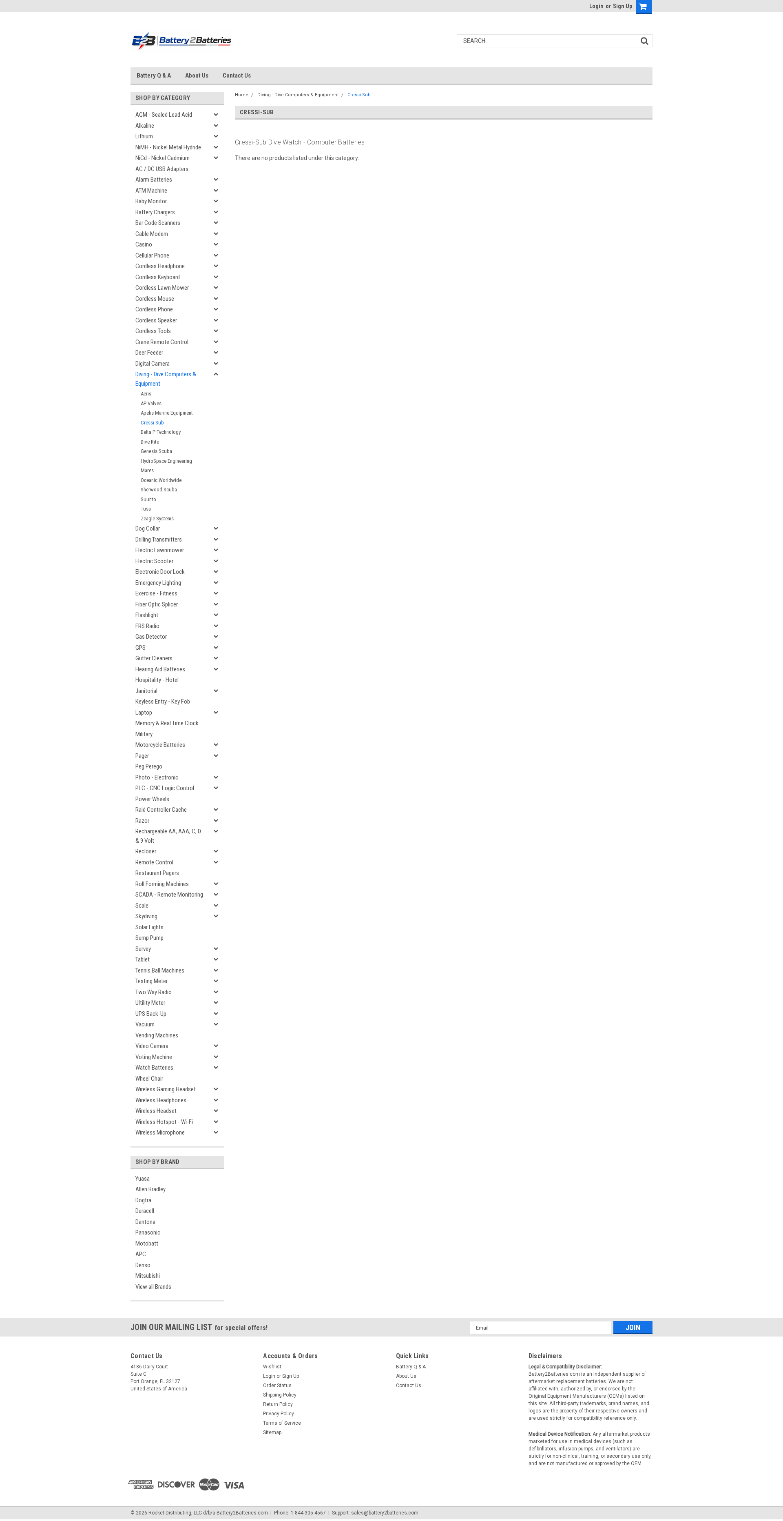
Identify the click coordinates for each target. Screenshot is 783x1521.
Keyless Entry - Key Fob (162, 701)
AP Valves (151, 403)
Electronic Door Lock (160, 571)
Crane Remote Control (161, 342)
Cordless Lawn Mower (162, 287)
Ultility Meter (150, 1002)
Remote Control (154, 862)
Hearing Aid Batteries (160, 669)
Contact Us (237, 75)
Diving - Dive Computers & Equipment (165, 379)
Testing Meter (151, 981)
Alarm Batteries (153, 179)
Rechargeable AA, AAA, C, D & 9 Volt (168, 836)
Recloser (145, 851)
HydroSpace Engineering (166, 461)
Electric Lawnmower (159, 550)
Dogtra (143, 1200)
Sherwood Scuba (159, 489)
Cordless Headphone (160, 266)
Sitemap (272, 1432)
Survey (143, 949)
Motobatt (146, 1243)
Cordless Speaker (156, 320)
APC (140, 1254)
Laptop (143, 712)
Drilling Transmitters (158, 539)
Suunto (148, 499)
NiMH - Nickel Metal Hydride (168, 147)
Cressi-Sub (152, 423)
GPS (140, 647)
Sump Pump (149, 937)
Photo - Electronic (156, 777)
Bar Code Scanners (157, 222)
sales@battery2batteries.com (384, 1513)
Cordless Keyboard (157, 277)
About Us (196, 75)
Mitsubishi (147, 1275)
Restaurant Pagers (157, 873)
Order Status (277, 1385)
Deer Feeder (149, 352)
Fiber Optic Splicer (156, 604)
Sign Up (622, 6)
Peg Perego (148, 766)
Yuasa (142, 1178)
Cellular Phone (152, 255)
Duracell (144, 1211)
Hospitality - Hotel (157, 680)
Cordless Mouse (154, 298)
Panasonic (147, 1232)
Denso (142, 1265)
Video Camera (151, 1046)
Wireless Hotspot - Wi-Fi (164, 1122)
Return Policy (278, 1404)
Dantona (145, 1222)
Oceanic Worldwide (161, 480)
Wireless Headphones (160, 1100)
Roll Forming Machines (162, 884)
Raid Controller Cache (161, 809)
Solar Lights (149, 927)
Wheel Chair (149, 1078)
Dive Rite (150, 442)
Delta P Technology (161, 432)
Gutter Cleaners (154, 658)
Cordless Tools (153, 331)
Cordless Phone (154, 309)
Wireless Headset (156, 1111)
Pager (142, 755)
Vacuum (145, 1024)
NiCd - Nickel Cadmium (162, 158)
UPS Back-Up (150, 1013)
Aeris (146, 394)
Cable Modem (151, 234)
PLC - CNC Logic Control (164, 788)
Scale (141, 905)
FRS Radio (147, 626)
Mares (147, 470)
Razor (142, 820)
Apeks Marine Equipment (167, 413)
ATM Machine (151, 190)
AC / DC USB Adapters (161, 169)
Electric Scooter (154, 561)
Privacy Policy (278, 1414)
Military (144, 734)
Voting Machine (153, 1057)
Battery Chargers (155, 212)
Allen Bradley (150, 1189)
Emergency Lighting (158, 582)
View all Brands (153, 1286)
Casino (143, 244)
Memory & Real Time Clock (167, 723)
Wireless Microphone (160, 1132)
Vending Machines (156, 1035)
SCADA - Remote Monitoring (169, 894)
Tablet (142, 959)
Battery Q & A (154, 75)
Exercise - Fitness (156, 593)
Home (241, 95)
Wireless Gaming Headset (165, 1089)
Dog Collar (147, 528)
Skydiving (146, 916)
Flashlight (146, 615)
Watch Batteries (154, 1067)
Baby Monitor (151, 201)
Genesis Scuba (156, 451)
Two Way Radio (153, 992)
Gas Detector (151, 636)
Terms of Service (282, 1423)
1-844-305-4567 (308, 1513)
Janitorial (146, 691)
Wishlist (272, 1367)
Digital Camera (152, 363)
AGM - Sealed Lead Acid (163, 114)
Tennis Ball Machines (159, 970)
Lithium (144, 136)
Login (596, 6)
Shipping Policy (279, 1395)
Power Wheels (152, 799)
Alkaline (144, 125)
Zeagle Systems (157, 518)
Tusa (146, 509)
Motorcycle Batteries (160, 744)
